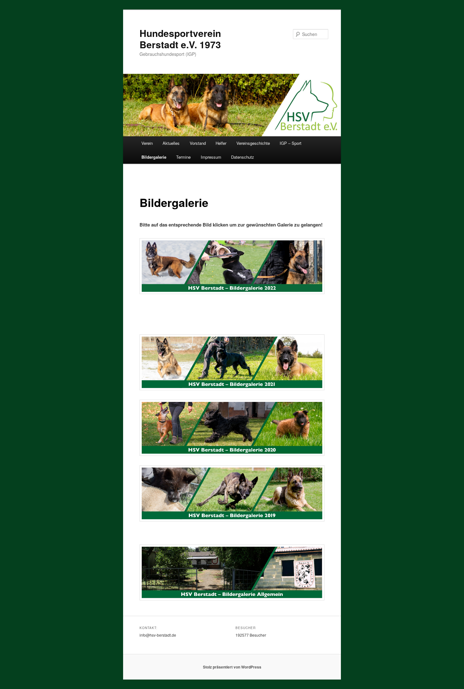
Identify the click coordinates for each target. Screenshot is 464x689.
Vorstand (198, 143)
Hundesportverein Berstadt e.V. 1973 (180, 38)
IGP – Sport (290, 143)
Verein (147, 143)
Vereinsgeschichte (253, 143)
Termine (183, 157)
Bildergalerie (153, 157)
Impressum (211, 157)
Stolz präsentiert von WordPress (232, 667)
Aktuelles (171, 143)
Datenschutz (242, 157)
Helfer (221, 143)
